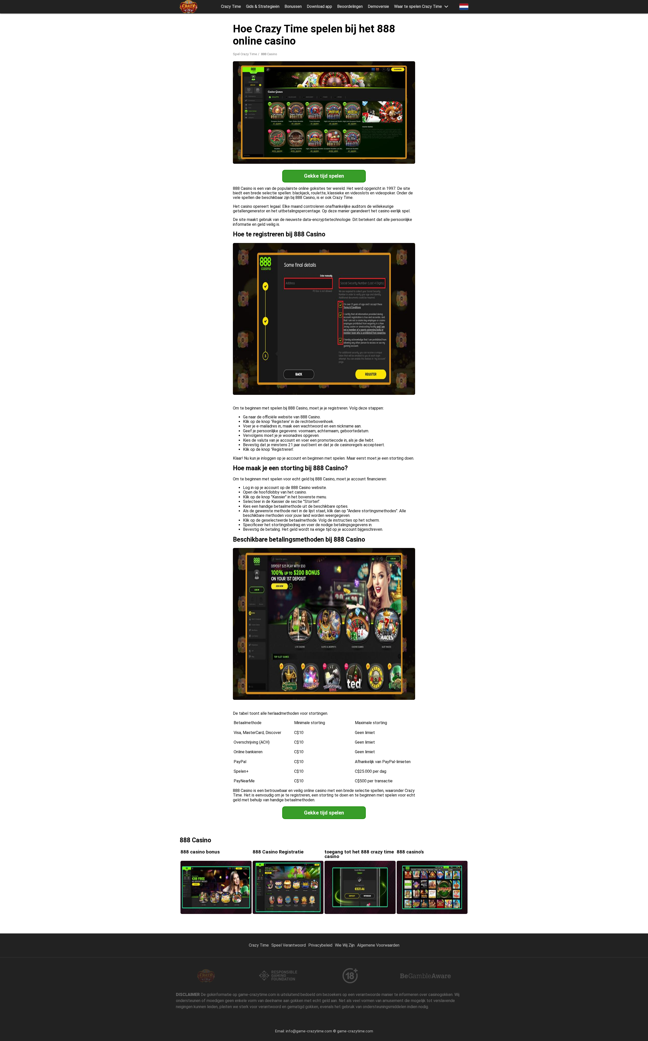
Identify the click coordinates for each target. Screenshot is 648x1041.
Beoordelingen (350, 6)
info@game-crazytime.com (309, 1031)
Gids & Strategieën (262, 6)
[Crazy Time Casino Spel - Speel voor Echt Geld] (188, 6)
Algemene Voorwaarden (378, 945)
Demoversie (378, 6)
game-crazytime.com (355, 1031)
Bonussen (293, 6)
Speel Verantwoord (288, 945)
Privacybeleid (320, 945)
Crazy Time (231, 6)
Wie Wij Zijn (345, 945)
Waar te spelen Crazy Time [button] (418, 6)
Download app (319, 6)
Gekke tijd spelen (324, 176)
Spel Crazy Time (245, 54)
